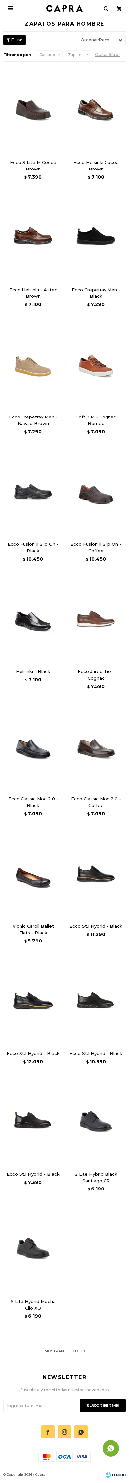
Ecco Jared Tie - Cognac (96, 675)
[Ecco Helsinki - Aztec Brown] (33, 236)
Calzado (47, 54)
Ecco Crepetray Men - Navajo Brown (33, 420)
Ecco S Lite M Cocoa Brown (33, 165)
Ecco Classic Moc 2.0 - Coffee (96, 802)
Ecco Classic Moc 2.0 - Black (33, 802)
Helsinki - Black (33, 671)
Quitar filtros (107, 54)
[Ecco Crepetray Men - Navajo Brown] (33, 364)
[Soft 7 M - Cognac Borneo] (96, 364)
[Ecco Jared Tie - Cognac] (96, 618)
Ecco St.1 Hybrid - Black (95, 926)
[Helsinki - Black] (33, 618)
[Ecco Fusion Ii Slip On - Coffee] (96, 491)
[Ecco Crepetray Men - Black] (96, 236)
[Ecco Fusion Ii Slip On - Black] (33, 491)
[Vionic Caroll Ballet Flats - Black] (33, 873)
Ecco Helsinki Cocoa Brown (96, 165)
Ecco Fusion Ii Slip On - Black (33, 547)
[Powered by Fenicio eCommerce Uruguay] (116, 1475)
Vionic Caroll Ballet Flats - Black (33, 929)
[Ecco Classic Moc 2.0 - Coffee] (96, 745)
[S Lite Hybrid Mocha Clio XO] (33, 1248)
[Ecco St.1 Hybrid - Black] (96, 873)
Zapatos (75, 54)
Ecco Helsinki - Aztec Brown (33, 293)
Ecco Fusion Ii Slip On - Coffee (95, 547)
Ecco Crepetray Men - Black (96, 293)
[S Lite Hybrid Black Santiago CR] (96, 1121)
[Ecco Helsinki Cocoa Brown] (96, 109)
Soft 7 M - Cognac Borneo (96, 420)
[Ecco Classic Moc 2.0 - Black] (33, 745)
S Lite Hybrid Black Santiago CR (96, 1177)
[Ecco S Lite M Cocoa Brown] (33, 109)
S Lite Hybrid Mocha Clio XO (33, 1305)
